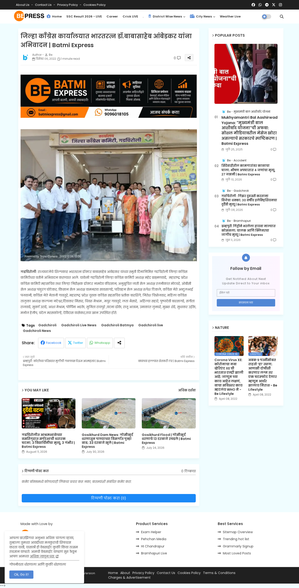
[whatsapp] (260, 5)
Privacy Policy (67, 5)
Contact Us (166, 573)
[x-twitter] (274, 5)
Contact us (43, 5)
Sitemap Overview (238, 532)
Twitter (78, 343)
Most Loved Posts (237, 553)
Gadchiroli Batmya (117, 325)
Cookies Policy (94, 5)
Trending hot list (236, 539)
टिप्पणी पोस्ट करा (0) (108, 498)
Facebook (53, 343)
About (125, 573)
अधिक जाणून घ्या (42, 556)
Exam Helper (151, 532)
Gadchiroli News (37, 331)
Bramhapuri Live (154, 553)
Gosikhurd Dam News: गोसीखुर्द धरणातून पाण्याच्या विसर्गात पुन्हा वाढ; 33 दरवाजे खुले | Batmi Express (107, 441)
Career (112, 16)
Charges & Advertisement (129, 577)
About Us (23, 5)
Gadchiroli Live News (78, 325)
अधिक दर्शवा (187, 390)
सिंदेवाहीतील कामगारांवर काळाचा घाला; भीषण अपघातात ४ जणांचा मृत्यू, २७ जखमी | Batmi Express (248, 170)
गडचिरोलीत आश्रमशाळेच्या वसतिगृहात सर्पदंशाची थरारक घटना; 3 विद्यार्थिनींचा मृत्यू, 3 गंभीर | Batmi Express (48, 441)
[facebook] (253, 5)
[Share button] (119, 343)
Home (56, 16)
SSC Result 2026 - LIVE (84, 16)
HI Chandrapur (152, 546)
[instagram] (280, 5)
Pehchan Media (153, 539)
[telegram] (267, 5)
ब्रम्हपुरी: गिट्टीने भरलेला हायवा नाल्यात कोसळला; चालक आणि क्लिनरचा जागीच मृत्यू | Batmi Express (248, 230)
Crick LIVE (130, 16)
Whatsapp (102, 343)
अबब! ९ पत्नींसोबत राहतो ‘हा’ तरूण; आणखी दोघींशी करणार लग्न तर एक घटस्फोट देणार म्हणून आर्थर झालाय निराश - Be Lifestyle (262, 375)
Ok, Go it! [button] (21, 574)
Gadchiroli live (150, 325)
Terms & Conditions (219, 573)
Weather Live (230, 16)
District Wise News (167, 16)
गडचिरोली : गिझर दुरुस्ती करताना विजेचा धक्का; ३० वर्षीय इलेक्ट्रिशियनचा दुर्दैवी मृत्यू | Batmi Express (249, 200)
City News (203, 16)
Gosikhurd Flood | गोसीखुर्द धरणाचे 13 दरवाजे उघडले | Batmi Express (166, 439)
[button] (281, 16)
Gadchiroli (47, 325)
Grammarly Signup (238, 546)
